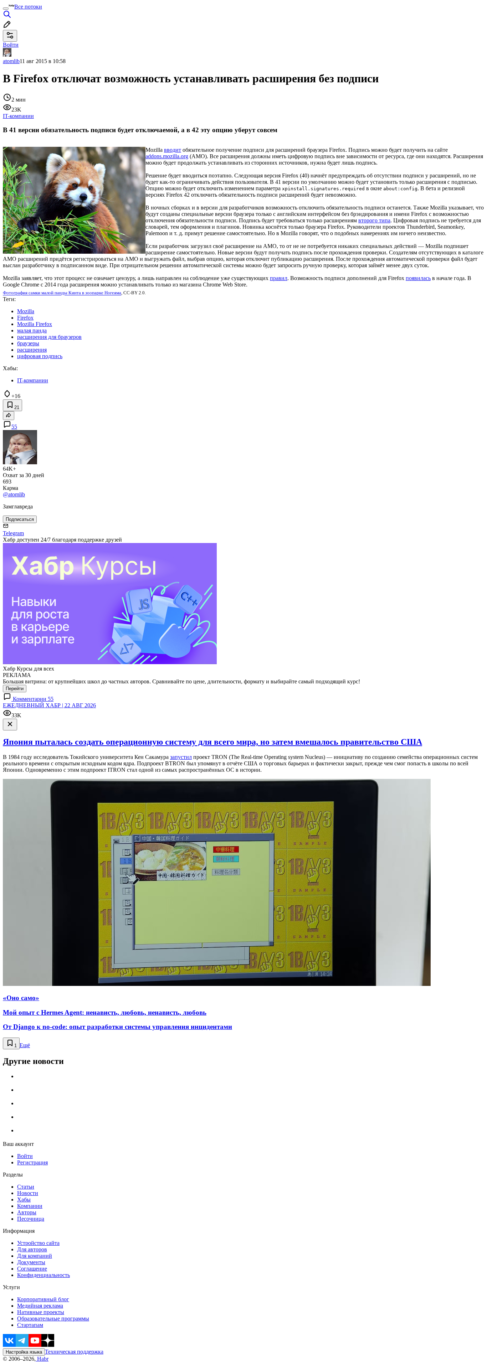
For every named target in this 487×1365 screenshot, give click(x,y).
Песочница (30, 1219)
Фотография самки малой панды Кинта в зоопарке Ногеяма (62, 293)
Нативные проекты (40, 1312)
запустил (181, 757)
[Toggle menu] (6, 8)
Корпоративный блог (43, 1299)
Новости (27, 1193)
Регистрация (32, 1162)
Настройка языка (24, 1352)
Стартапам (30, 1325)
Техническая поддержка (74, 1352)
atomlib (11, 61)
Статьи (25, 1187)
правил (278, 278)
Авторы (26, 1212)
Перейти (15, 688)
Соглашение (32, 1269)
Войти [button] (11, 45)
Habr (42, 1359)
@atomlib (14, 494)
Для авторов (32, 1249)
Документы (31, 1262)
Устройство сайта (38, 1243)
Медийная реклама (40, 1306)
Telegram (13, 533)
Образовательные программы (53, 1318)
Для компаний (34, 1256)
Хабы (24, 1199)
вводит (172, 150)
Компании (29, 1206)
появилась (418, 278)
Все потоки (28, 7)
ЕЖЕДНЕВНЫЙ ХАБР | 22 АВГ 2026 (49, 705)
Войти (25, 1156)
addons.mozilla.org (166, 156)
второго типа (374, 220)
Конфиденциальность (43, 1275)
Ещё (25, 1045)
